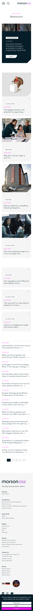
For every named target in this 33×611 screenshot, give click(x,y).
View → (11, 56)
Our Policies (5, 546)
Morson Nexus (6, 575)
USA (3, 530)
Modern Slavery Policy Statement (12, 544)
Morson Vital (6, 573)
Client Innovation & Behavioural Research (14, 506)
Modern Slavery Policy (8, 542)
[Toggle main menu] (3, 3)
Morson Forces (6, 504)
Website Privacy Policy (9, 540)
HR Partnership (6, 508)
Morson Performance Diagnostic (12, 502)
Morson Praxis (6, 570)
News (3, 516)
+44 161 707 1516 (7, 556)
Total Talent (5, 494)
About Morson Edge (8, 518)
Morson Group (6, 568)
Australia (4, 532)
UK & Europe (5, 526)
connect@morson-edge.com (10, 554)
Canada (4, 528)
